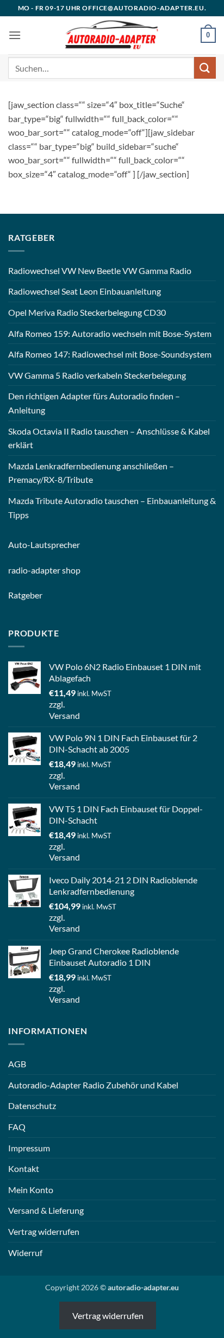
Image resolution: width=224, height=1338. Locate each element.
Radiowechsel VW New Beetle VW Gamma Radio (99, 270)
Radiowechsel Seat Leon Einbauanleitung (84, 291)
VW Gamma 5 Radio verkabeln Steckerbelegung (97, 375)
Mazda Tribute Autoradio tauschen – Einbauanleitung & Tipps (112, 507)
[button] (14, 35)
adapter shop (55, 570)
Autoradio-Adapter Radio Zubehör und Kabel (93, 1085)
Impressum (29, 1148)
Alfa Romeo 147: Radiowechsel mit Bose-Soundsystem (109, 354)
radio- (19, 570)
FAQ (17, 1127)
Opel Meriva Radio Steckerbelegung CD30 (87, 312)
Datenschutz (32, 1105)
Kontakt (23, 1168)
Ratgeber (25, 595)
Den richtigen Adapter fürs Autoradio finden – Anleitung (94, 403)
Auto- (19, 544)
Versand (64, 715)
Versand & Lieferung (46, 1210)
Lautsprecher (55, 544)
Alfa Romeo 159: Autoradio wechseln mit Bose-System (109, 333)
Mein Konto (30, 1189)
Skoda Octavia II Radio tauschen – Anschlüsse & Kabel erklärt (109, 438)
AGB (17, 1064)
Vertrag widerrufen (43, 1231)
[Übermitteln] (205, 67)
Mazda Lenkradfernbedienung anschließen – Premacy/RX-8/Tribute (91, 473)
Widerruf (25, 1252)
